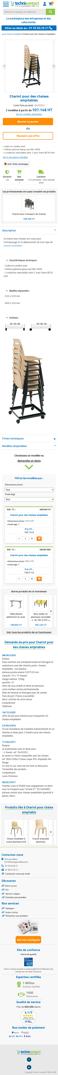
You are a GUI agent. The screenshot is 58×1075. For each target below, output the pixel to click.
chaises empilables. (13, 245)
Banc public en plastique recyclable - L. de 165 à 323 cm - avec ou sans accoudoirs (41, 620)
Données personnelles (15, 897)
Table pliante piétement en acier (16, 615)
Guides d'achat (11, 912)
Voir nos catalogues (28, 940)
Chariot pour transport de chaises (29, 214)
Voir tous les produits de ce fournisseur (29, 632)
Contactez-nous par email (17, 873)
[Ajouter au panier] (39, 539)
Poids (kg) (10, 494)
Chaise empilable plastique (40, 840)
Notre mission (11, 885)
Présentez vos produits (16, 915)
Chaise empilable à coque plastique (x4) (16, 840)
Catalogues (9, 908)
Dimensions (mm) (14, 484)
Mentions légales (12, 893)
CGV (7, 889)
